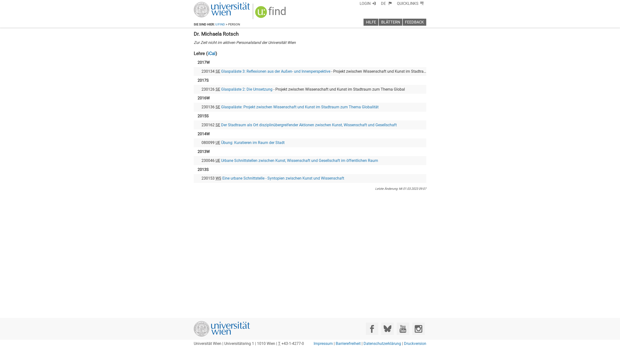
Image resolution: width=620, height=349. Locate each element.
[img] (271, 13)
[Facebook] (372, 329)
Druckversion (415, 343)
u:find (220, 24)
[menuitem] (386, 3)
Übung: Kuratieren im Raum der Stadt (253, 142)
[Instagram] (418, 329)
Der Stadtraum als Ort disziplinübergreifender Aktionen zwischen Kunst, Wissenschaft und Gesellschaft (309, 125)
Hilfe (371, 22)
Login (365, 3)
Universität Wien (210, 4)
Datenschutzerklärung (382, 343)
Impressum (323, 343)
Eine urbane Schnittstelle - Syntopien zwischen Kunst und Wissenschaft (283, 178)
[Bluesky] (387, 329)
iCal (212, 53)
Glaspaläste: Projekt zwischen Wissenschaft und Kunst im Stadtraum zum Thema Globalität (300, 107)
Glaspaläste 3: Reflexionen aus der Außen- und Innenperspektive (275, 71)
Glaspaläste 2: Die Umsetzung (246, 89)
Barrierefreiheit (348, 343)
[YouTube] (403, 329)
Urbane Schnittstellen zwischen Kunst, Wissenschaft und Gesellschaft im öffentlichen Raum (299, 160)
